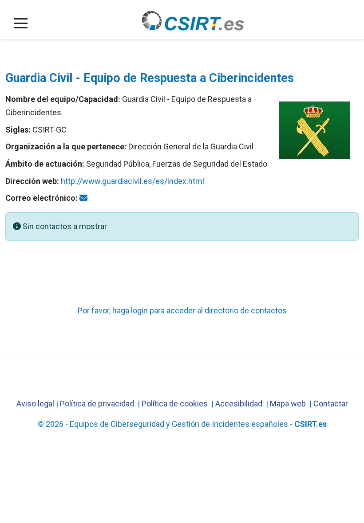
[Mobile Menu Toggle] (21, 23)
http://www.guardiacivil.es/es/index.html (132, 181)
